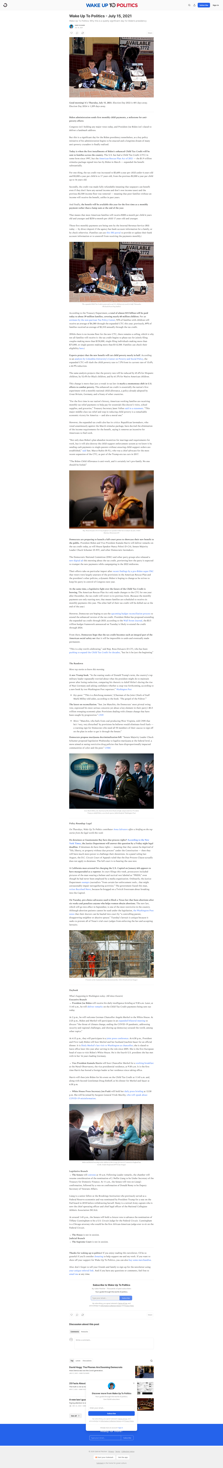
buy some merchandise (140, 1260)
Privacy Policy (129, 1421)
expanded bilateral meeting (132, 1020)
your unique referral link (81, 1270)
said (84, 450)
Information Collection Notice (111, 1421)
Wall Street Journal (132, 620)
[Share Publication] (194, 5)
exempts (86, 882)
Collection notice (127, 1451)
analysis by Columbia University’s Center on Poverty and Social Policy (109, 359)
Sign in (216, 5)
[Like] (71, 33)
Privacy (111, 1451)
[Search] (189, 5)
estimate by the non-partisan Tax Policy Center (92, 320)
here (81, 348)
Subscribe (204, 5)
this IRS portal (113, 232)
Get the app (123, 1457)
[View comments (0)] (77, 33)
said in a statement (134, 408)
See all (74, 1416)
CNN (101, 715)
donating (98, 1256)
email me (73, 1274)
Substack (100, 1463)
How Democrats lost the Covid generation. (86, 1370)
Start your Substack (105, 1457)
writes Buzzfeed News (80, 889)
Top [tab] (72, 1361)
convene (92, 1175)
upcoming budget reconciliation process (130, 613)
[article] (111, 1372)
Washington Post (124, 689)
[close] (134, 1383)
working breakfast (145, 1063)
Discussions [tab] (87, 1361)
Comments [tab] (75, 1332)
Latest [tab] (78, 1361)
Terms (117, 1451)
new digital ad (76, 560)
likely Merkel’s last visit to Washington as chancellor (107, 1045)
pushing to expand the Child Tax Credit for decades (94, 652)
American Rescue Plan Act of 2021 (116, 158)
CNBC (108, 748)
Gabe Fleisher (80, 25)
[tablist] (79, 1331)
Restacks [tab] (84, 1332)
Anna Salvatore (120, 829)
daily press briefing (133, 1091)
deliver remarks (95, 1006)
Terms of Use (122, 1419)
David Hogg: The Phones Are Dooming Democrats (95, 1367)
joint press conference (117, 1038)
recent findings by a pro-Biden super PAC (133, 571)
